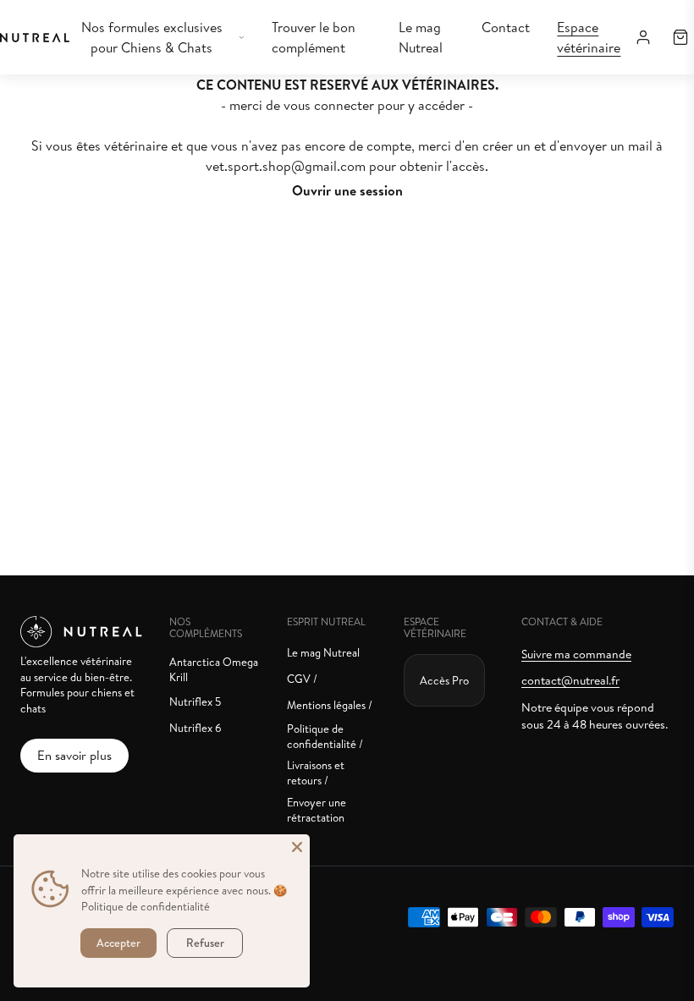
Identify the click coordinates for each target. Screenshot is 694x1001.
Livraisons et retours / (315, 772)
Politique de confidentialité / (325, 736)
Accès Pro (444, 680)
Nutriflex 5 (195, 701)
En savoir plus (74, 755)
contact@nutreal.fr (570, 680)
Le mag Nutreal (421, 37)
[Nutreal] (34, 37)
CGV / (302, 678)
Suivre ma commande (576, 654)
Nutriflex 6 (195, 727)
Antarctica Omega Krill (213, 669)
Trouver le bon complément (313, 37)
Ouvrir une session (347, 190)
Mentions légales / (329, 704)
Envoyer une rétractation (316, 810)
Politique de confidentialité (145, 906)
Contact (506, 27)
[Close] (297, 847)
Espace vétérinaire (588, 37)
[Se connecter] (643, 37)
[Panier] (680, 37)
